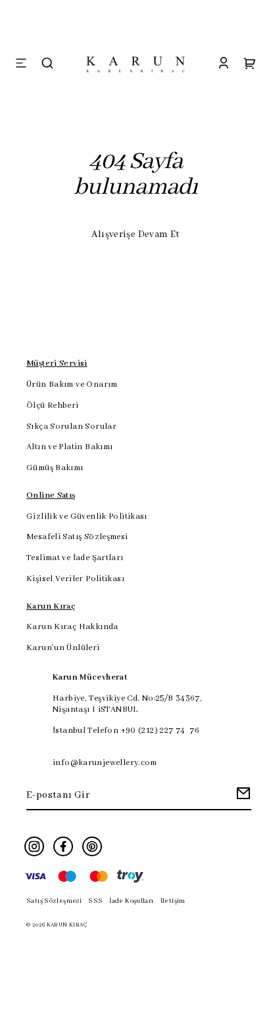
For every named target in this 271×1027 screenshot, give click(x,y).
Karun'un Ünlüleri (63, 648)
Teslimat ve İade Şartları (75, 558)
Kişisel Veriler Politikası (75, 579)
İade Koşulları (131, 901)
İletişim (172, 901)
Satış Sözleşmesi (54, 901)
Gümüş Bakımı (55, 468)
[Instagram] (34, 846)
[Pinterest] (92, 846)
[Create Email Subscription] (241, 796)
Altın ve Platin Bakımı (69, 447)
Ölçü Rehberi (52, 406)
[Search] (47, 64)
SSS (95, 901)
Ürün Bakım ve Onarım (72, 385)
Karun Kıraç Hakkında (72, 627)
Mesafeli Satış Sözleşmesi (77, 537)
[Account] (223, 64)
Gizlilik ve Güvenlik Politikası (86, 517)
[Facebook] (63, 846)
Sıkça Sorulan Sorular (71, 427)
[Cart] (249, 64)
